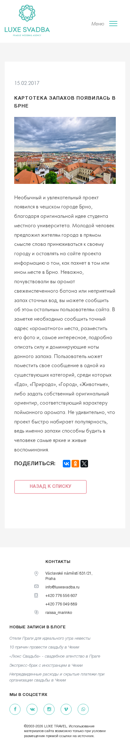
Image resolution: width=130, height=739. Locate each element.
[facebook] (15, 709)
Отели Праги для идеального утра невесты (50, 638)
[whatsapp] (83, 709)
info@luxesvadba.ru (62, 587)
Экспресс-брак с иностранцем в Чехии (46, 665)
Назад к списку (50, 487)
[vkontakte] (32, 709)
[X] (84, 463)
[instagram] (49, 709)
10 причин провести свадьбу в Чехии (44, 647)
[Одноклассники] (75, 463)
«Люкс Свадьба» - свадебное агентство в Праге (54, 656)
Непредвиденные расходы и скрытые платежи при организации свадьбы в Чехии (56, 677)
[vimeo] (66, 709)
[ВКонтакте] (66, 463)
